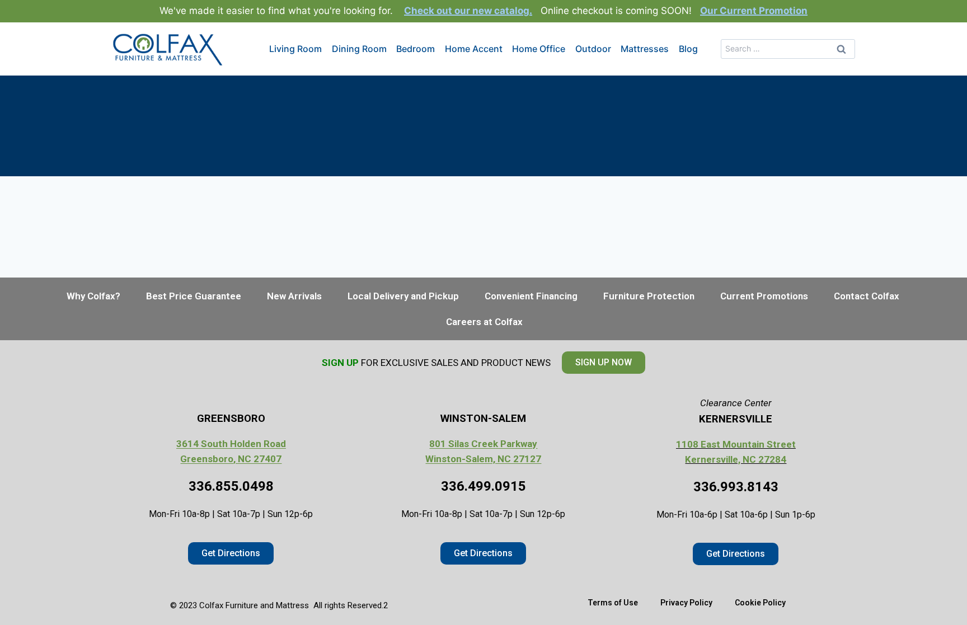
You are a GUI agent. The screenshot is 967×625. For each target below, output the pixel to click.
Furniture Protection (648, 296)
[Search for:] (788, 48)
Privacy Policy (686, 602)
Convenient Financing (531, 296)
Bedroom (415, 48)
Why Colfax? (93, 296)
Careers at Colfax (484, 321)
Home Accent (474, 48)
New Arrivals (294, 296)
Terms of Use (613, 602)
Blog (688, 48)
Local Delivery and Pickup (403, 296)
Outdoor (593, 48)
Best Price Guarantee (193, 296)
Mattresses (645, 48)
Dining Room (359, 48)
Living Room (295, 48)
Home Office (538, 48)
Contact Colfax (866, 296)
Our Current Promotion (754, 10)
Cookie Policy (760, 602)
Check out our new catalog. (468, 10)
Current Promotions (764, 296)
